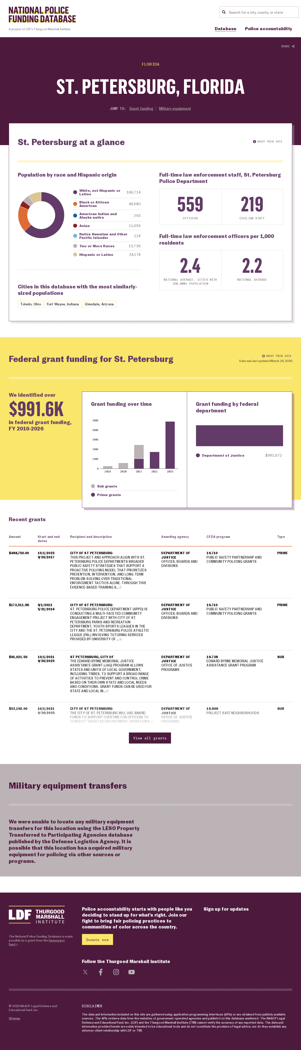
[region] (150, 639)
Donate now (97, 939)
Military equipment (175, 108)
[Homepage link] (42, 14)
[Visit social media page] (85, 971)
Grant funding (141, 108)
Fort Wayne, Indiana (63, 304)
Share (286, 46)
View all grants (150, 738)
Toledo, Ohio (30, 304)
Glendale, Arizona (99, 304)
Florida (150, 63)
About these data (269, 141)
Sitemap (14, 1018)
